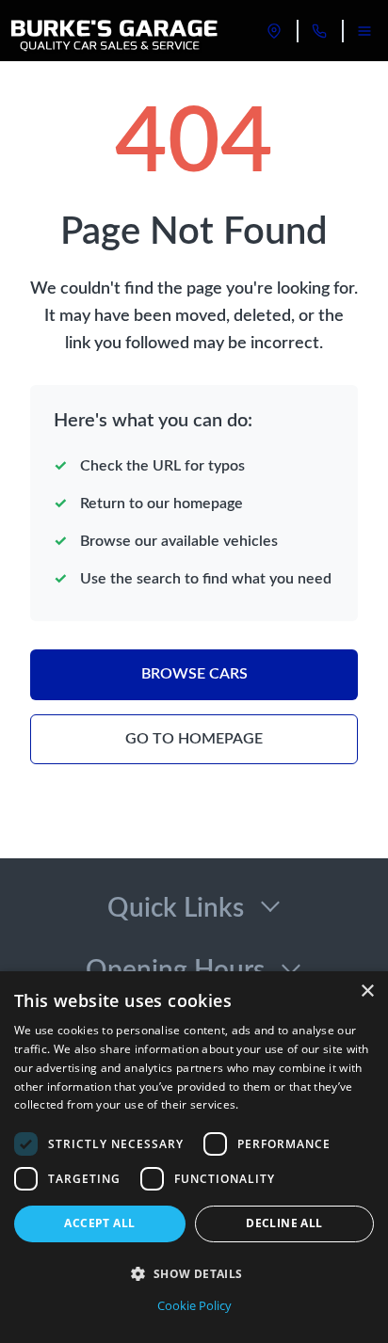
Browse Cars (194, 673)
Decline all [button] (284, 1223)
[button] (194, 1273)
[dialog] (194, 1157)
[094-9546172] (319, 31)
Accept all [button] (99, 1223)
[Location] (274, 31)
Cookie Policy (194, 1305)
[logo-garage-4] (115, 31)
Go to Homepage (194, 738)
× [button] (367, 991)
